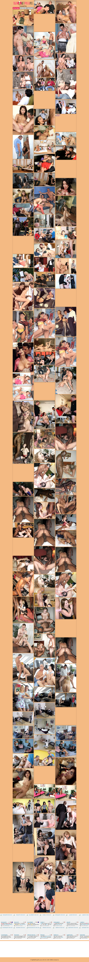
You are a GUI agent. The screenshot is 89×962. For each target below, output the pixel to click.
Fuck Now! (30, 8)
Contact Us (56, 959)
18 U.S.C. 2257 (46, 959)
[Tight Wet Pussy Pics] (23, 3)
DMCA (51, 959)
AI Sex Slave (16, 8)
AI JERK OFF (23, 8)
